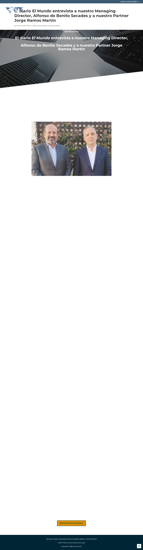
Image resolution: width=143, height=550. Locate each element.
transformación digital (77, 337)
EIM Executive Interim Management (41, 190)
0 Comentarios (54, 26)
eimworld (21, 26)
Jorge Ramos (81, 113)
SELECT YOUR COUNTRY (129, 1)
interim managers (69, 181)
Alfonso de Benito (65, 113)
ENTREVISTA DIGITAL (71, 523)
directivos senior (39, 232)
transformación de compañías (87, 190)
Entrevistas (42, 26)
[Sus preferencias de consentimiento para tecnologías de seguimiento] (139, 546)
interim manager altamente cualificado (80, 394)
